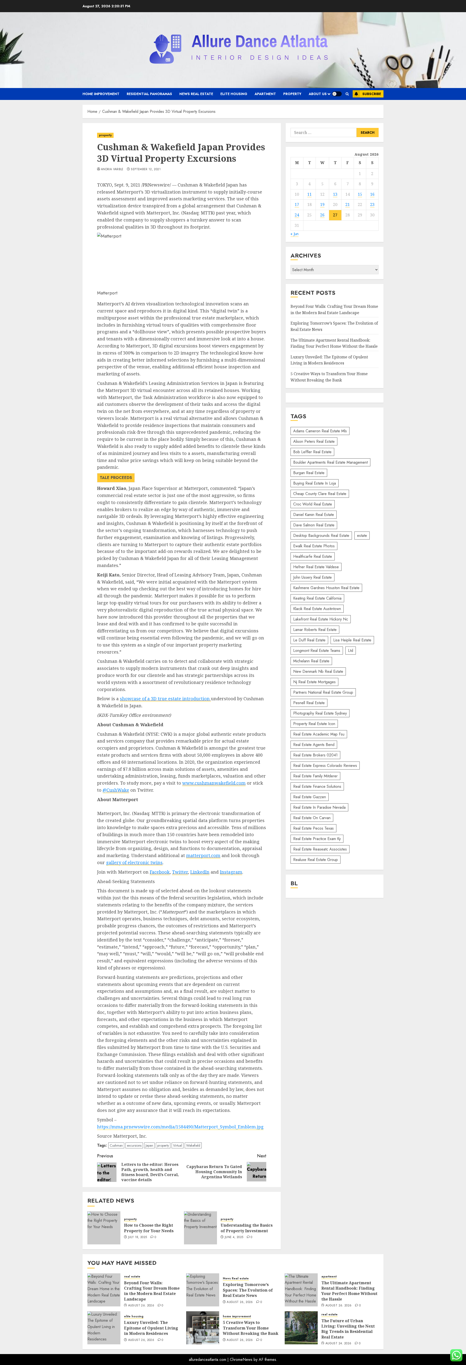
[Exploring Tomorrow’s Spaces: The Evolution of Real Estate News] (202, 1289)
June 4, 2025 (234, 1237)
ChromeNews (241, 1359)
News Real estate (196, 93)
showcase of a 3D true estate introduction (165, 698)
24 (297, 215)
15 (360, 194)
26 (322, 215)
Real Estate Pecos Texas (313, 828)
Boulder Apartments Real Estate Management (330, 462)
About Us (318, 93)
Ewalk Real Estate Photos (314, 546)
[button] (347, 94)
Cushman (116, 1145)
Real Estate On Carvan (312, 818)
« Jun (295, 234)
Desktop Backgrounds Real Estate (321, 535)
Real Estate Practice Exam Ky (317, 839)
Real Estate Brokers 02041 (315, 755)
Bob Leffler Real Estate (312, 452)
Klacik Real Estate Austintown (317, 609)
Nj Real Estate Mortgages (314, 682)
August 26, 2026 (141, 1306)
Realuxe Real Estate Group (315, 859)
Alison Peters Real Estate (314, 441)
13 (335, 194)
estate (362, 535)
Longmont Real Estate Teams (316, 650)
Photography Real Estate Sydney (320, 713)
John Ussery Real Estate (312, 577)
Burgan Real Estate (309, 473)
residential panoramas (149, 93)
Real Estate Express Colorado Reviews (325, 765)
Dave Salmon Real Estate (313, 525)
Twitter (180, 872)
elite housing (233, 93)
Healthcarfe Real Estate (312, 556)
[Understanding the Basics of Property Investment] (200, 1227)
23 (372, 204)
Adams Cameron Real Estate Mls (320, 431)
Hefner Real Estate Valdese (316, 567)
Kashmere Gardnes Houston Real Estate (326, 588)
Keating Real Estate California (317, 598)
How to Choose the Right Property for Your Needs (149, 1228)
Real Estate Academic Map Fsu (318, 734)
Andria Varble (112, 169)
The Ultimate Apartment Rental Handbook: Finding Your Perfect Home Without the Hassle (349, 1291)
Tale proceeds (116, 477)
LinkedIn (199, 872)
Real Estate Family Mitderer (315, 776)
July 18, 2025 (137, 1237)
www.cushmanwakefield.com (214, 783)
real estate (132, 1277)
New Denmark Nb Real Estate (318, 671)
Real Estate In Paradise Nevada (319, 807)
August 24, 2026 (338, 1344)
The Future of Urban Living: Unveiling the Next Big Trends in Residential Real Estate (348, 1329)
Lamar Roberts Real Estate (315, 629)
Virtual (177, 1145)
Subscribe (371, 93)
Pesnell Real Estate (309, 703)
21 (347, 204)
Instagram (231, 872)
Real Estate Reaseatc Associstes (320, 849)
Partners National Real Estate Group (323, 692)
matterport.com (203, 855)
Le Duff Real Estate (309, 640)
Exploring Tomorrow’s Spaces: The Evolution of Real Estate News (248, 1290)
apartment (265, 93)
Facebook (160, 872)
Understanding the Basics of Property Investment (247, 1228)
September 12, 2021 (145, 169)
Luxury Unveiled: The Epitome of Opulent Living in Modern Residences (151, 1328)
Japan (149, 1145)
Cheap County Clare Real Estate (319, 493)
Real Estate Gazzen (309, 797)
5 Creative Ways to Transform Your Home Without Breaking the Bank (250, 1328)
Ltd (350, 650)
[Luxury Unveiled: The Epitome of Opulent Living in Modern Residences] (103, 1327)
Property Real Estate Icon (314, 724)
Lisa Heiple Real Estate (352, 640)
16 (372, 194)
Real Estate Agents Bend (313, 744)
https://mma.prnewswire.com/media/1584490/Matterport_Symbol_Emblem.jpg (180, 1127)
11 (309, 194)
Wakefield (193, 1145)
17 (297, 204)
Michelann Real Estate (311, 661)
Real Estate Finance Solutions (317, 786)
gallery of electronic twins (134, 862)
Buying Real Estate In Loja (314, 483)
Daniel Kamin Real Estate (313, 514)
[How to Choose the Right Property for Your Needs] (103, 1227)
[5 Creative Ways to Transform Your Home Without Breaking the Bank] (202, 1327)
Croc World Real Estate (312, 504)
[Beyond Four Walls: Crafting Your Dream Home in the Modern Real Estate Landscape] (103, 1289)
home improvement (101, 93)
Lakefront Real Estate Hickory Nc (320, 619)
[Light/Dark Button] (337, 93)
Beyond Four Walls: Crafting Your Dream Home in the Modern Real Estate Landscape (152, 1291)
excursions (134, 1145)
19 (322, 204)
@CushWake (116, 790)
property (292, 93)
